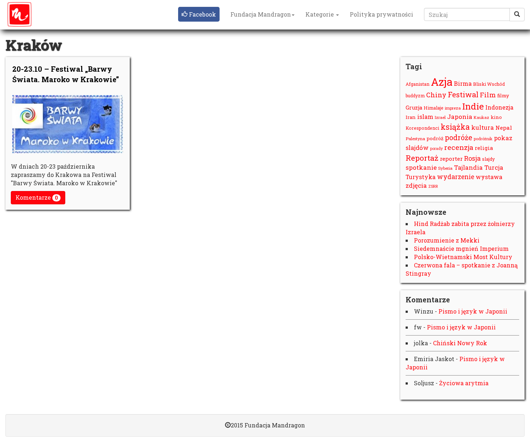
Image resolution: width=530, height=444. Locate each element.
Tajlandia (468, 168)
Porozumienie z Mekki (447, 240)
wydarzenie (455, 177)
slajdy (488, 159)
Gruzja (414, 107)
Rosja (472, 158)
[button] (199, 14)
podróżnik (483, 138)
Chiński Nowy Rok (460, 343)
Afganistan (417, 84)
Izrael (440, 117)
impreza (453, 108)
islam (425, 116)
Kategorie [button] (320, 14)
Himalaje (433, 108)
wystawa (489, 177)
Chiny (436, 94)
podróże (458, 137)
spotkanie (421, 167)
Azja (441, 82)
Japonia (459, 116)
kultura (482, 127)
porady (436, 148)
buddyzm (415, 95)
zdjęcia (416, 185)
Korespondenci (422, 128)
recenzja (458, 147)
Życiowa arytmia (464, 383)
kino (496, 117)
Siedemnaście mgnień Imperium (461, 248)
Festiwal (463, 94)
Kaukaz (481, 117)
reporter (451, 158)
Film (488, 94)
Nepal (503, 127)
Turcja (493, 167)
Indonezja (499, 107)
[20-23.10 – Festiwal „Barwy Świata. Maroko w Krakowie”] (67, 124)
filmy (503, 95)
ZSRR (433, 186)
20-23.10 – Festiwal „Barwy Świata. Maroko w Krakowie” (65, 74)
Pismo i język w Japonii (472, 311)
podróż (435, 138)
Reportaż (422, 158)
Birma (463, 83)
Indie (473, 106)
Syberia (445, 168)
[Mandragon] (19, 14)
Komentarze (37, 197)
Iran (411, 117)
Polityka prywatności (381, 14)
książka (455, 127)
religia (484, 148)
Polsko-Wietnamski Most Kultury (463, 257)
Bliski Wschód (489, 84)
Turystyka (421, 177)
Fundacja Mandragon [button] (260, 14)
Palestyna (415, 138)
